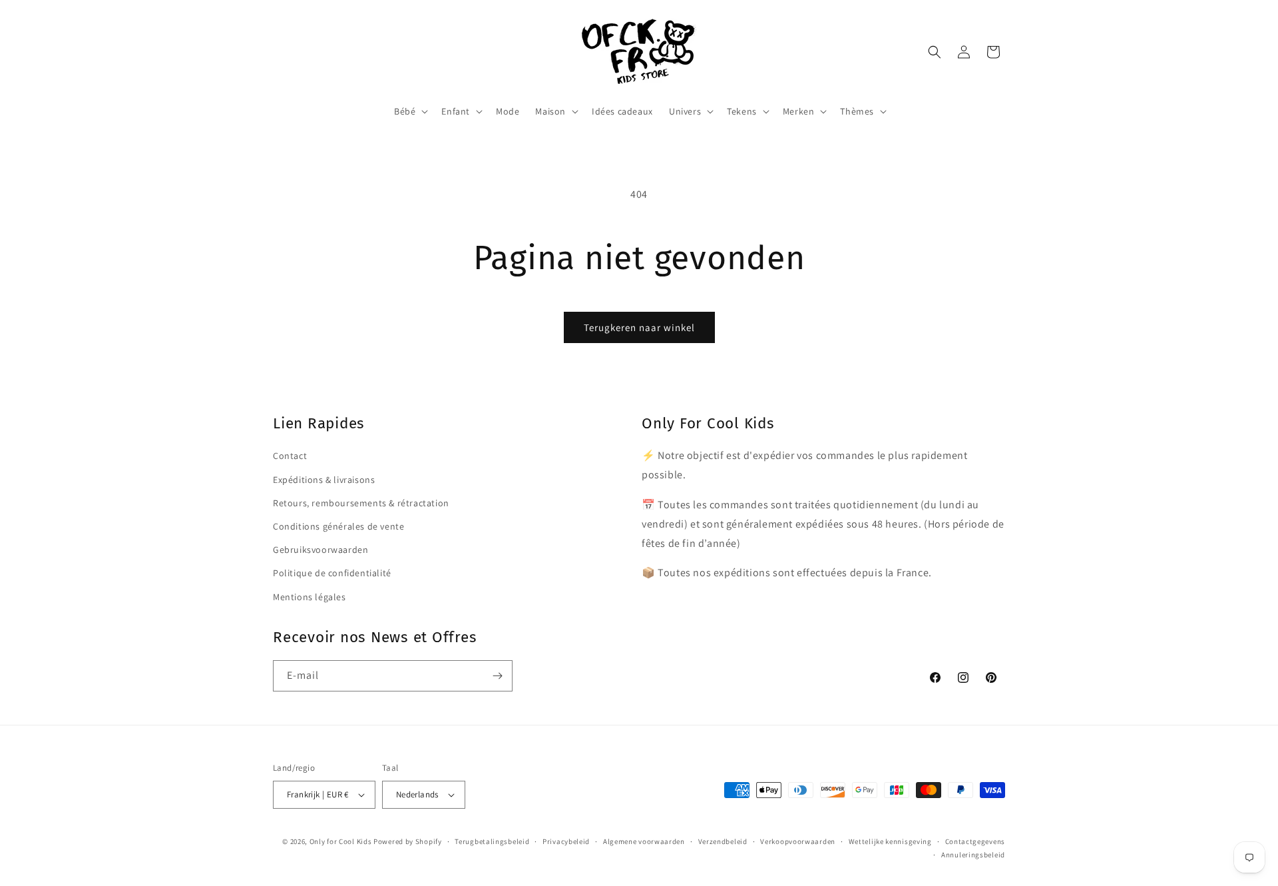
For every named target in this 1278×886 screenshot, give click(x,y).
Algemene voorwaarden (644, 841)
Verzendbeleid (722, 841)
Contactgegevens (975, 841)
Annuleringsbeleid (973, 854)
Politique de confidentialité (332, 572)
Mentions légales (309, 596)
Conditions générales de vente (338, 526)
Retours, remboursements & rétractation (361, 502)
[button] (409, 111)
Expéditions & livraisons (324, 479)
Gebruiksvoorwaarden (320, 549)
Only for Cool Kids (341, 841)
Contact (290, 456)
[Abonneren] (497, 675)
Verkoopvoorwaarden (797, 841)
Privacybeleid (566, 841)
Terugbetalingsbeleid (492, 841)
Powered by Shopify (407, 841)
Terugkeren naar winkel (639, 327)
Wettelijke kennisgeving (890, 841)
